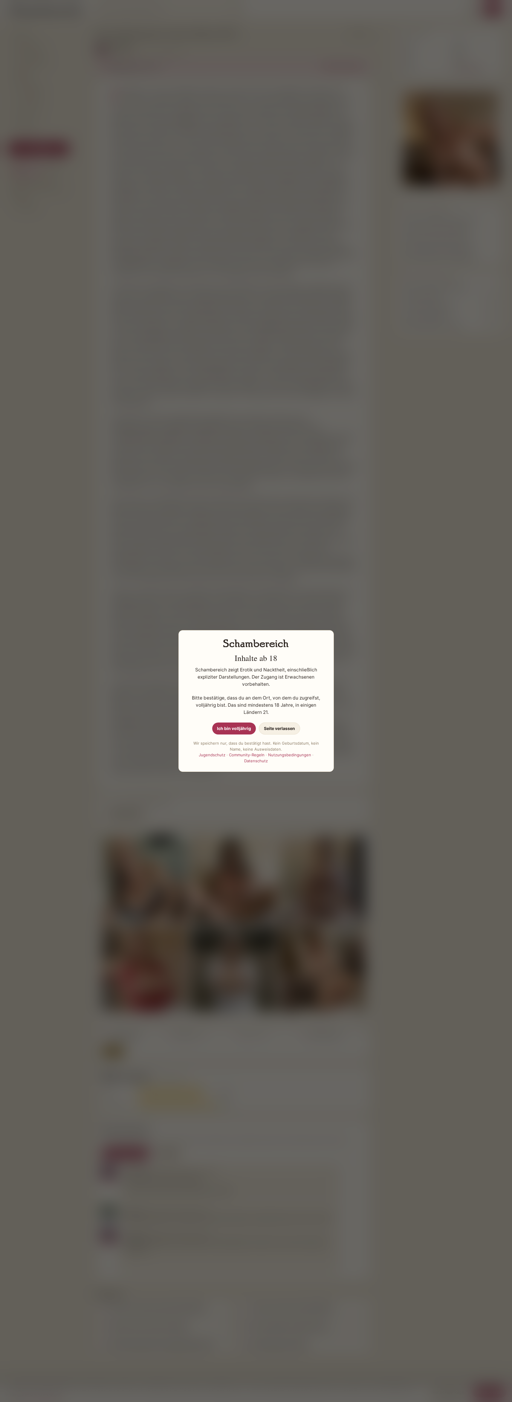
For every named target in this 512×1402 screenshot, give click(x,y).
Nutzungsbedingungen (289, 754)
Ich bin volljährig (234, 728)
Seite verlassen (279, 728)
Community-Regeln (247, 754)
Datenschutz (256, 760)
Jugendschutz (212, 754)
